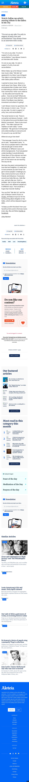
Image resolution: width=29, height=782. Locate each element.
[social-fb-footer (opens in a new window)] (13, 753)
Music (4, 573)
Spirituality (14, 722)
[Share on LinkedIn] (15, 48)
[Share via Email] (21, 48)
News (14, 718)
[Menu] (5, 3)
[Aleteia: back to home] (14, 2)
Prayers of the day (11, 490)
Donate (14, 6)
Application (14, 733)
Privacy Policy (14, 774)
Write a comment (14, 355)
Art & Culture (4, 11)
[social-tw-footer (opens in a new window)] (16, 753)
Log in (19, 350)
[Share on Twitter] (18, 48)
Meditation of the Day (13, 484)
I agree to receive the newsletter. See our (14, 274)
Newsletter (14, 731)
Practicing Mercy (22, 241)
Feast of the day (10, 479)
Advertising (14, 741)
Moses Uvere (18, 25)
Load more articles (14, 411)
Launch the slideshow (19, 225)
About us (14, 763)
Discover (14, 724)
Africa (4, 599)
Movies (4, 542)
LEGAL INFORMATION (14, 766)
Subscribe (5, 6)
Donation (14, 739)
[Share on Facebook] (13, 48)
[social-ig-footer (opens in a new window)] (18, 753)
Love (14, 241)
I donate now (9, 320)
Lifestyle (15, 720)
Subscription (14, 737)
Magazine (14, 735)
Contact (14, 771)
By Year (14, 748)
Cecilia (4, 241)
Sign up (6, 278)
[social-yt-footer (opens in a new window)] (10, 753)
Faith (9, 241)
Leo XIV (4, 626)
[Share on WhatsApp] (23, 48)
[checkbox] (3, 510)
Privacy (14, 777)
